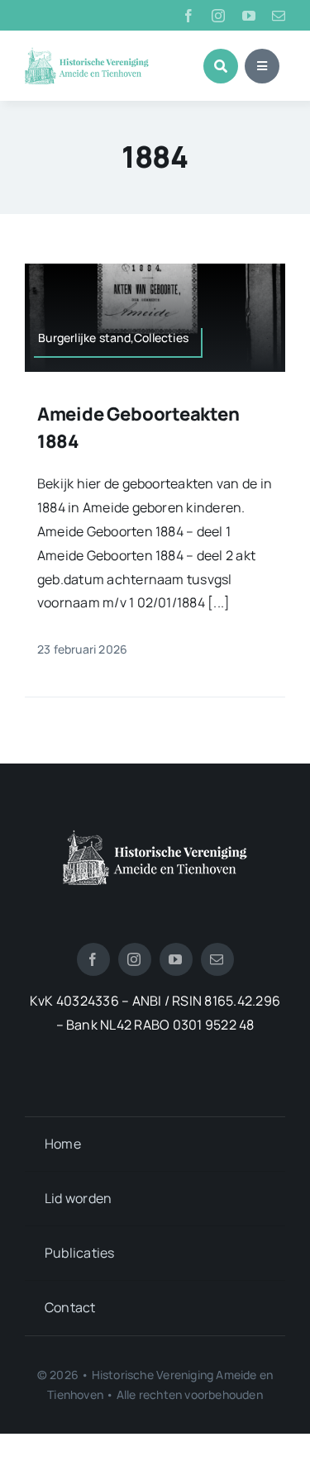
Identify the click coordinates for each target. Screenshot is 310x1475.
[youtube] (248, 15)
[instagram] (218, 15)
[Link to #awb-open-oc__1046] (220, 66)
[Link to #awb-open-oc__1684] (262, 66)
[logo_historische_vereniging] (87, 54)
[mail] (278, 15)
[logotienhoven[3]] (155, 836)
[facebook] (188, 15)
